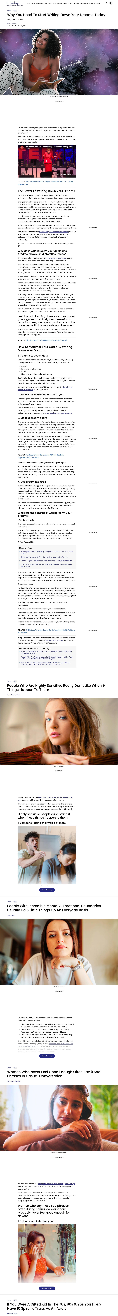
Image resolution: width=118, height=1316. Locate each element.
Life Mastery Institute (54, 640)
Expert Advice (95, 3)
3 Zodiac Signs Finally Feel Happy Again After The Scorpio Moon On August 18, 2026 (46, 652)
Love (28, 3)
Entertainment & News (60, 3)
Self (46, 3)
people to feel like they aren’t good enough (56, 1184)
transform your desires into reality (54, 232)
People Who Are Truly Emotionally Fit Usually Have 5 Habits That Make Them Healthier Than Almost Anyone (46, 658)
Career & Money (85, 3)
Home (9, 10)
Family (50, 3)
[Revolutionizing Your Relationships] (15, 3)
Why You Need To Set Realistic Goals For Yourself (46, 340)
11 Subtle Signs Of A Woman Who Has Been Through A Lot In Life (46, 561)
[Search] (106, 3)
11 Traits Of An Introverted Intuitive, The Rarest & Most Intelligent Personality (46, 565)
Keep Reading (47, 890)
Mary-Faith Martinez (14, 695)
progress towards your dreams (58, 413)
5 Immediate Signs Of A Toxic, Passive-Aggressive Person (44, 557)
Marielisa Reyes (12, 1313)
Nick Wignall (11, 915)
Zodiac (33, 3)
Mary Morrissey (12, 24)
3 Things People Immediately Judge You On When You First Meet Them (47, 552)
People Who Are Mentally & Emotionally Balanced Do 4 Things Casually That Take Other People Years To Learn (45, 663)
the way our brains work (55, 258)
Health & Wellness (73, 3)
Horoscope (40, 3)
